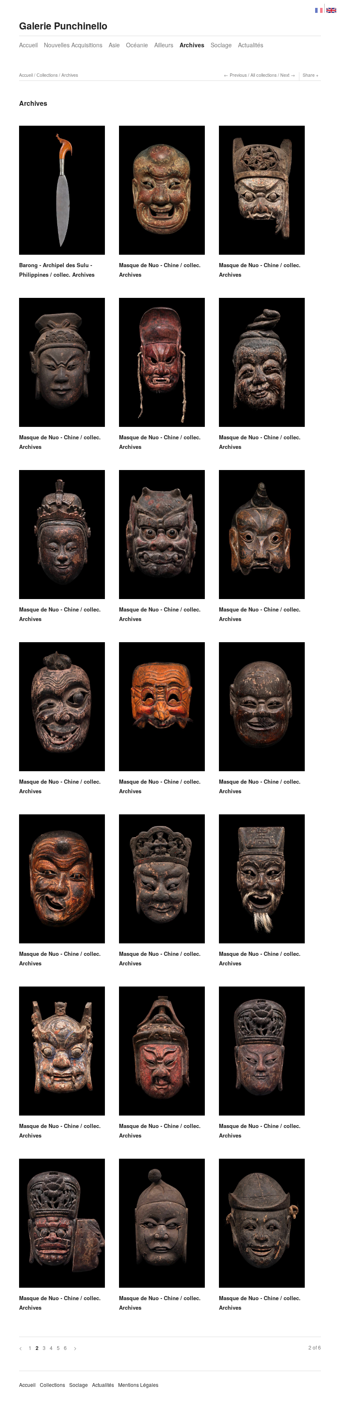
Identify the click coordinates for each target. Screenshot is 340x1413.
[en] (331, 8)
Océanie (137, 45)
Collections (52, 1384)
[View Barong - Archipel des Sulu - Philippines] (62, 193)
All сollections (263, 75)
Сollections (47, 75)
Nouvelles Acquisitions (73, 45)
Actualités (250, 45)
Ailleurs (163, 45)
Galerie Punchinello (63, 25)
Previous (238, 75)
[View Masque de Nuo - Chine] (162, 193)
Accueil (28, 45)
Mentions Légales (138, 1384)
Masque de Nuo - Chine (149, 265)
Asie (114, 45)
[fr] (318, 8)
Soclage (221, 45)
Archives (192, 45)
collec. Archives (74, 274)
